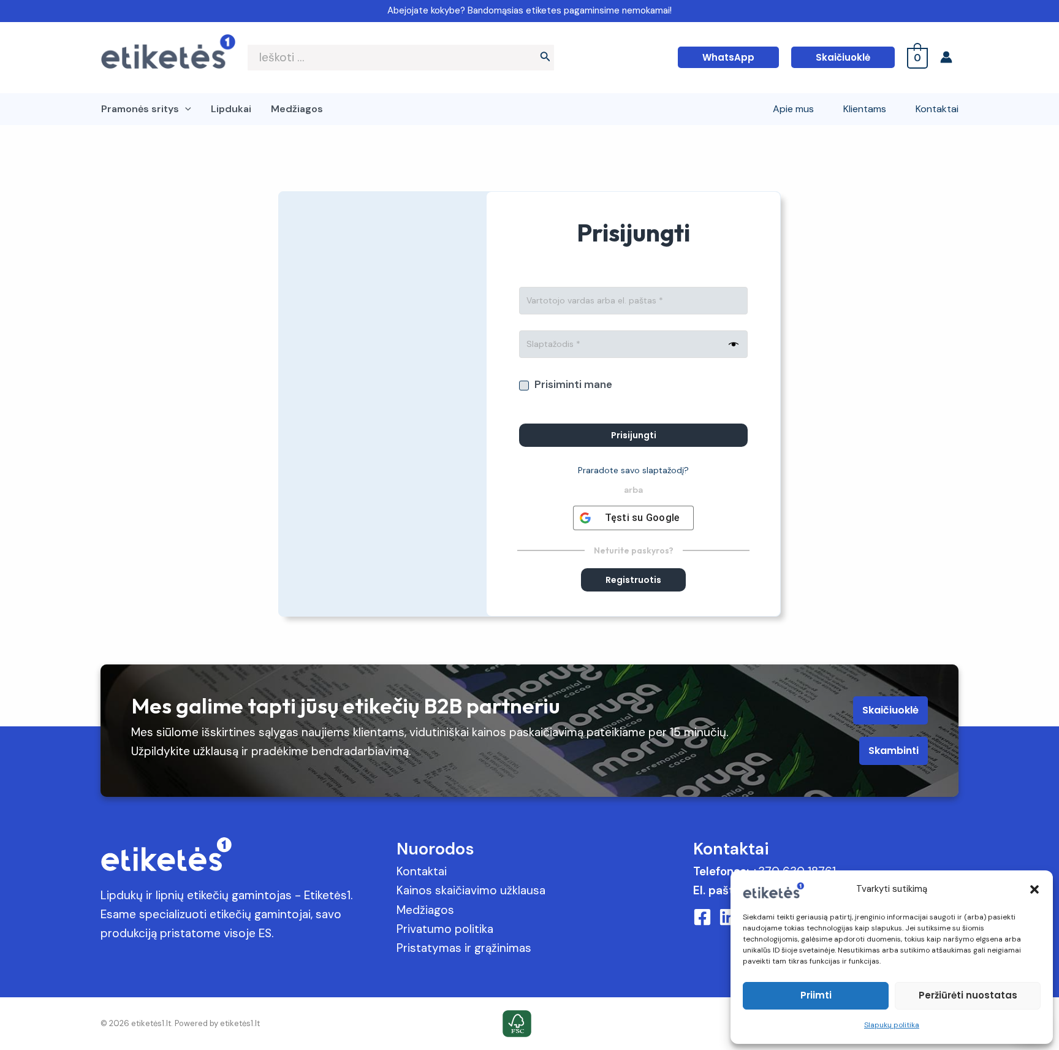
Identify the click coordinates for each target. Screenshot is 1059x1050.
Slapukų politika (891, 1025)
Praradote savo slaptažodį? (633, 470)
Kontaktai (422, 871)
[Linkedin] (728, 917)
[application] (185, 109)
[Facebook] (702, 917)
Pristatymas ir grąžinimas (464, 948)
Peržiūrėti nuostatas (968, 995)
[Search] (545, 57)
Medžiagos (425, 910)
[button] (1034, 889)
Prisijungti (633, 435)
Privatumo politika (445, 929)
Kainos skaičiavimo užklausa (471, 890)
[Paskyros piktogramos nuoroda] (949, 57)
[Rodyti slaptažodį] (730, 345)
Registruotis (633, 580)
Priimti (816, 995)
